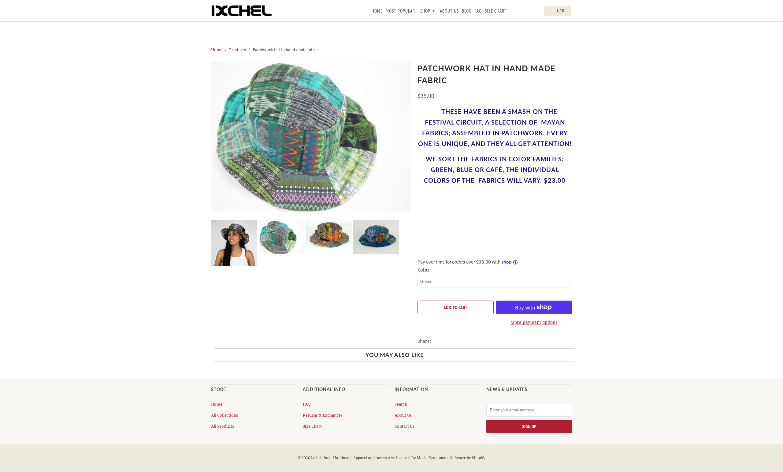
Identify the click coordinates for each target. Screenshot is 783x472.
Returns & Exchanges (323, 415)
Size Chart (312, 426)
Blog (466, 11)
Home (216, 404)
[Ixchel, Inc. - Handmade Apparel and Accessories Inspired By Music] (241, 11)
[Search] (538, 12)
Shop (427, 10)
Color (423, 270)
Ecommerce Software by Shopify (457, 457)
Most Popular (400, 11)
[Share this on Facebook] (448, 341)
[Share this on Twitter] (437, 341)
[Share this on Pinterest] (459, 341)
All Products (222, 426)
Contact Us (404, 426)
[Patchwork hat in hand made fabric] (311, 136)
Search (401, 404)
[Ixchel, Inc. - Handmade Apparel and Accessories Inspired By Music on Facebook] (521, 12)
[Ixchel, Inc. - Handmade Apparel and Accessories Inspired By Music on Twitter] (512, 12)
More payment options (533, 322)
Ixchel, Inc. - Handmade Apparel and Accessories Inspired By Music (369, 457)
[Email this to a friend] (470, 341)
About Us (403, 415)
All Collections (224, 415)
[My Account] (530, 12)
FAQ (307, 404)
